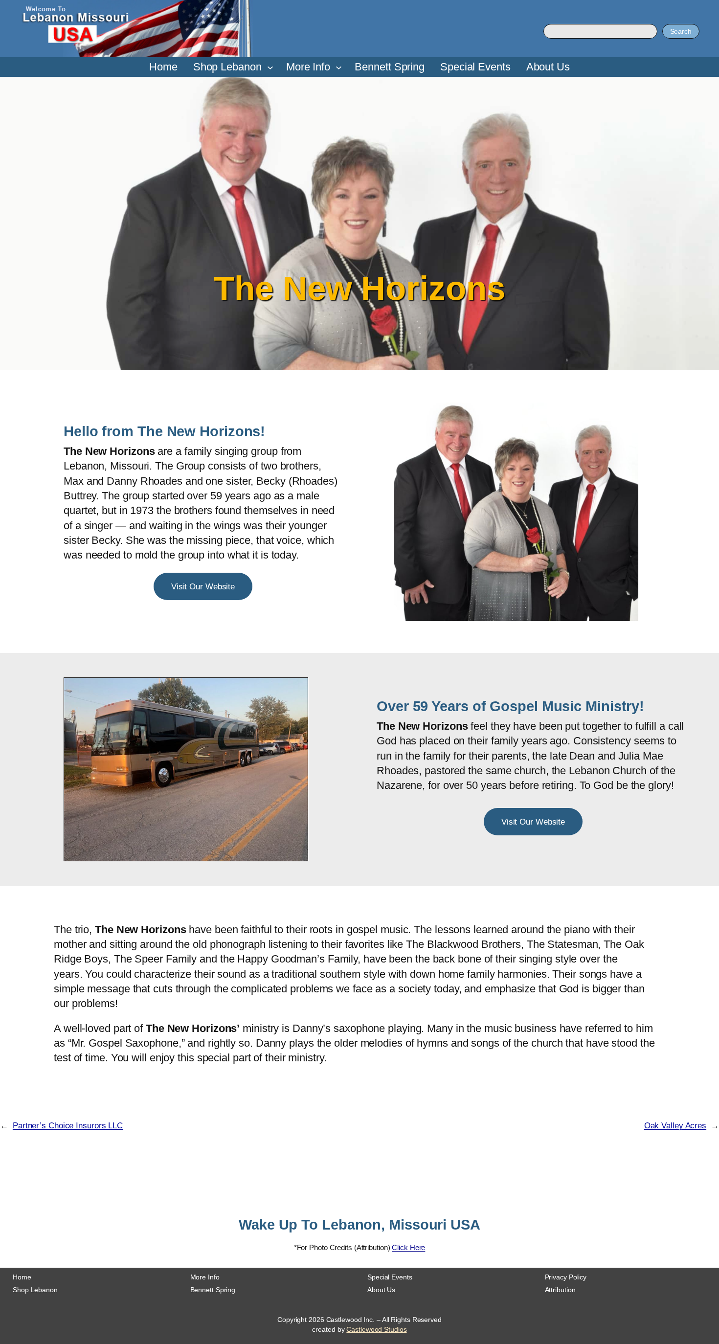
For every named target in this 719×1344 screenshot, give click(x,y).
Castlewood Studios (376, 1329)
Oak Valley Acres (675, 1125)
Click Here (408, 1247)
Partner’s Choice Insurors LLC (68, 1125)
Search (681, 31)
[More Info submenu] (339, 67)
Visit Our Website (203, 586)
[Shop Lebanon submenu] (270, 67)
